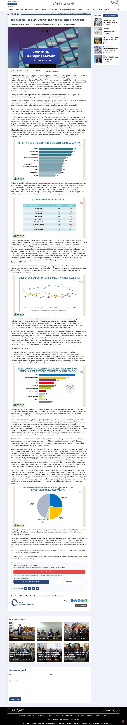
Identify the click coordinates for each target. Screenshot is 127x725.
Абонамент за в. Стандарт (100, 723)
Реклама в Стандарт (65, 723)
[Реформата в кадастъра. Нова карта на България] (98, 31)
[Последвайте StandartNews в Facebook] (8, 6)
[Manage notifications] (123, 721)
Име (11, 674)
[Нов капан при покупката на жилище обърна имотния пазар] (98, 50)
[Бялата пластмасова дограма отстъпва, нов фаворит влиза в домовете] (98, 22)
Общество (41, 715)
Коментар (13, 681)
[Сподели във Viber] (79, 600)
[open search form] (118, 9)
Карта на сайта (86, 723)
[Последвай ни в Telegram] (117, 710)
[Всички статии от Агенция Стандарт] (14, 602)
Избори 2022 (23, 596)
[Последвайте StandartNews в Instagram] (10, 6)
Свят (97, 715)
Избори (53, 13)
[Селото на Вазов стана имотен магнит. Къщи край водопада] (98, 40)
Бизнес (90, 715)
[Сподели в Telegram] (82, 600)
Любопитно (80, 715)
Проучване (33, 596)
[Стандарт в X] (37, 588)
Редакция (41, 723)
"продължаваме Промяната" (54, 596)
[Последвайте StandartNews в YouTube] (12, 6)
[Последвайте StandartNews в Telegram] (14, 6)
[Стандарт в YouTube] (29, 588)
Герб (41, 596)
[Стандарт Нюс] (16, 711)
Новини (47, 13)
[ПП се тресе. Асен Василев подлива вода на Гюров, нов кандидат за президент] (98, 59)
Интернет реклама (51, 723)
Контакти (76, 723)
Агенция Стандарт (52, 71)
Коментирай (82, 606)
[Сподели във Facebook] (72, 600)
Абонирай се (12, 4)
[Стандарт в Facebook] (25, 588)
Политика (31, 715)
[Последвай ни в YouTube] (109, 710)
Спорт (103, 715)
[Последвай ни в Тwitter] (113, 710)
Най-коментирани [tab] (110, 16)
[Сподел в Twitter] (75, 600)
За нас (23, 723)
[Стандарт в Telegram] (33, 588)
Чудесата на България (64, 715)
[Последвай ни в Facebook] (105, 710)
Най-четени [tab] (98, 16)
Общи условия (31, 723)
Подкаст (50, 715)
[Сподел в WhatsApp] (85, 600)
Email (51, 674)
